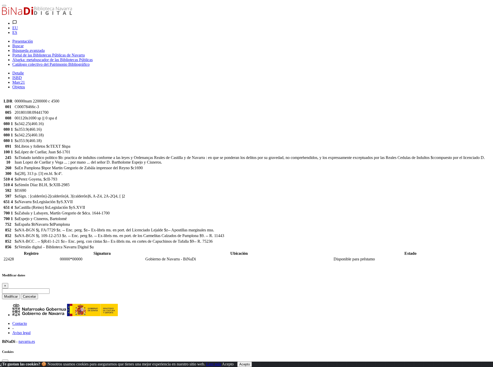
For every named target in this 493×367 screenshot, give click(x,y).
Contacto (19, 323)
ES (14, 32)
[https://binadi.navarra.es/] (37, 13)
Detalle (18, 73)
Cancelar (29, 296)
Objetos (18, 87)
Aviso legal (21, 333)
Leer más (213, 364)
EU (15, 28)
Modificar (11, 296)
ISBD (17, 78)
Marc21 (18, 82)
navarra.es (26, 341)
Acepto (228, 364)
